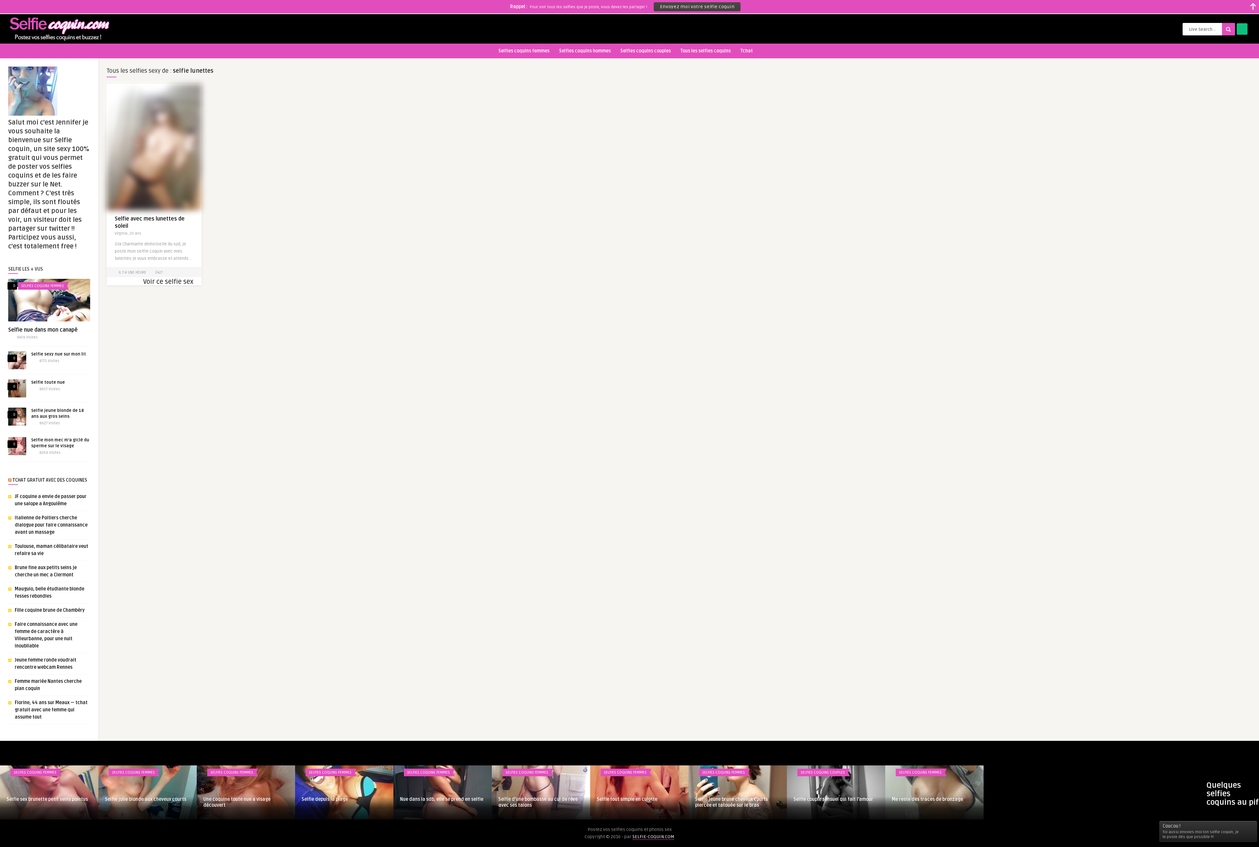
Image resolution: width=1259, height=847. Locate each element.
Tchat (746, 51)
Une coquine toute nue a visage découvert (236, 802)
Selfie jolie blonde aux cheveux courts (145, 799)
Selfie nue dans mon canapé (43, 330)
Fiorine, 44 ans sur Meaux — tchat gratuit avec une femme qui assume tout (51, 710)
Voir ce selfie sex (168, 282)
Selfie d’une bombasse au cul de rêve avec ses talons (538, 802)
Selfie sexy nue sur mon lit (58, 354)
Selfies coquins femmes (524, 51)
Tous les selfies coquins (705, 51)
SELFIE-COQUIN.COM (653, 836)
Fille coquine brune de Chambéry (50, 610)
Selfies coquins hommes (585, 51)
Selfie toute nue (48, 382)
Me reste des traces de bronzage (927, 799)
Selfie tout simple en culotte (627, 799)
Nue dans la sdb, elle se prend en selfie (441, 799)
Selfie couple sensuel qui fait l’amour (833, 799)
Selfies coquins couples (645, 51)
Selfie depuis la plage (325, 799)
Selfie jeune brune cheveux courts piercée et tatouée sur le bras (731, 802)
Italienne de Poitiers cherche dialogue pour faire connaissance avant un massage (51, 525)
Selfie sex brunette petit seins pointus (47, 799)
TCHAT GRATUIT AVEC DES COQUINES (49, 480)
